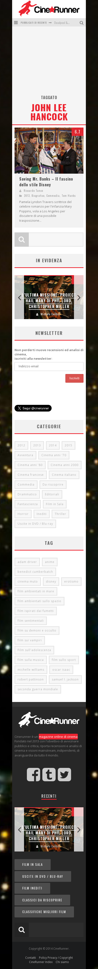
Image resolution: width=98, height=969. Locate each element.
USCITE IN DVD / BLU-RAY (42, 876)
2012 (21, 445)
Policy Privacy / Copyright (56, 958)
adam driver (27, 562)
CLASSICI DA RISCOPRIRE (42, 900)
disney (51, 581)
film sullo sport (64, 660)
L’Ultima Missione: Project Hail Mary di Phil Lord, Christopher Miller (49, 300)
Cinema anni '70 (53, 455)
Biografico (38, 196)
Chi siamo (62, 962)
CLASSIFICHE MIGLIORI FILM (44, 911)
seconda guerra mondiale (38, 689)
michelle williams (31, 670)
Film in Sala (55, 504)
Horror (23, 514)
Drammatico (27, 494)
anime (49, 562)
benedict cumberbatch (35, 572)
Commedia (53, 196)
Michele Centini (50, 314)
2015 (68, 445)
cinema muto (28, 581)
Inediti (42, 514)
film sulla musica (31, 660)
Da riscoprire (53, 484)
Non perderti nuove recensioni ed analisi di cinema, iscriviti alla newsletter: (49, 354)
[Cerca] (82, 22)
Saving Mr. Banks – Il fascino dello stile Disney (46, 181)
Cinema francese (31, 475)
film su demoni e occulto (37, 630)
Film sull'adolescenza (34, 650)
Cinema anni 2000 (64, 465)
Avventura (25, 455)
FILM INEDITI (32, 888)
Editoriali (52, 494)
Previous (19, 297)
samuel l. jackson (65, 679)
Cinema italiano (64, 475)
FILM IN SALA (32, 864)
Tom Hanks (69, 196)
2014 (53, 445)
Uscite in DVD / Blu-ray (35, 524)
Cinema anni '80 (30, 465)
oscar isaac (61, 670)
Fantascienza (28, 504)
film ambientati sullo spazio (39, 601)
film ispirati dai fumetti (36, 611)
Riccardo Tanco (33, 191)
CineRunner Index (41, 962)
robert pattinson (31, 679)
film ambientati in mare (36, 591)
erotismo (71, 581)
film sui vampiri (30, 640)
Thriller (60, 514)
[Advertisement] (49, 62)
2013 (27, 196)
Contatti (30, 958)
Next (78, 297)
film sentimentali (31, 621)
